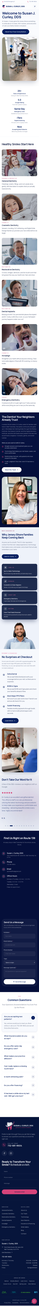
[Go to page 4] (13, 826)
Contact (23, 1234)
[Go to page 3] (10, 826)
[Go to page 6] (19, 826)
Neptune (32, 1281)
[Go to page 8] (24, 826)
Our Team (24, 1213)
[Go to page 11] (31, 826)
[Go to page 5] (17, 826)
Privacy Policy (7, 1302)
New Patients (25, 1220)
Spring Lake (23, 1284)
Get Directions (6, 1252)
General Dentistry (7, 1210)
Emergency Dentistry (8, 1227)
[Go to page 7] (21, 826)
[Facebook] (4, 1153)
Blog (22, 1230)
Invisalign (5, 1224)
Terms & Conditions (24, 1302)
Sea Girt (15, 1284)
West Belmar (32, 1284)
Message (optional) (10, 967)
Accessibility (15, 1302)
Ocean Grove (7, 1284)
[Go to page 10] (29, 826)
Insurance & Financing (28, 1224)
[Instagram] (10, 1153)
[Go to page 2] (8, 826)
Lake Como (24, 1281)
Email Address (8, 941)
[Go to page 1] (5, 826)
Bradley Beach (14, 1281)
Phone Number (8, 950)
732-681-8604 (33, 1)
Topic (5, 959)
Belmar (7, 1281)
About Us (24, 1210)
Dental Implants (7, 1220)
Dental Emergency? (9, 1)
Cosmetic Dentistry (8, 1213)
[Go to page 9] (26, 826)
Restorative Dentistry (8, 1217)
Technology (25, 1217)
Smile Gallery (25, 1227)
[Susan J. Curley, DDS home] (13, 6)
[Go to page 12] (33, 826)
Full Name (7, 932)
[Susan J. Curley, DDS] (19, 1125)
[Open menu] (35, 6)
